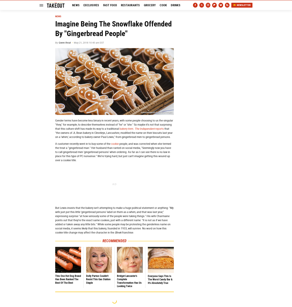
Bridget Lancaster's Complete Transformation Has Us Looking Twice (129, 281)
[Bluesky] (221, 5)
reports (149, 128)
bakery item (126, 128)
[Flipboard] (214, 5)
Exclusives (91, 5)
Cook (163, 5)
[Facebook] (195, 5)
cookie (115, 144)
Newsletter (244, 5)
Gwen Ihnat (65, 42)
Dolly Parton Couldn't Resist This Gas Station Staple (98, 279)
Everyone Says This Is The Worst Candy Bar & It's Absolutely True (160, 279)
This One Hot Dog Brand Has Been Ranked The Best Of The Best (68, 279)
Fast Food (110, 5)
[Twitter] (201, 5)
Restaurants (130, 5)
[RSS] (227, 5)
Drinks (175, 5)
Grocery (150, 5)
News (76, 5)
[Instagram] (208, 5)
